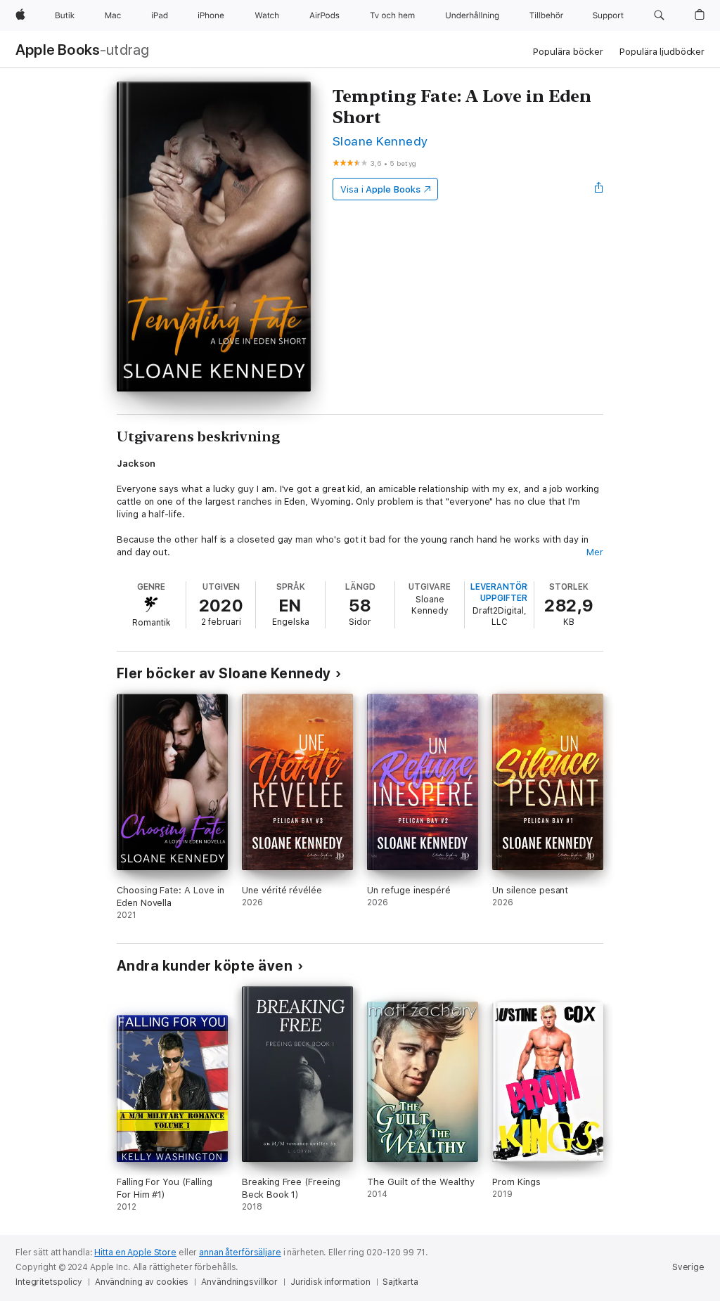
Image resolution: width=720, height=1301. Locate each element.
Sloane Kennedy (380, 141)
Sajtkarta (400, 1282)
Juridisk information (330, 1282)
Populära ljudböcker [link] (662, 51)
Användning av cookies (141, 1282)
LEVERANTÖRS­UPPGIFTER (503, 592)
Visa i (380, 189)
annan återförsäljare (240, 1252)
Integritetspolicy (48, 1282)
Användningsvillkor (239, 1282)
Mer (594, 552)
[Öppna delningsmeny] (599, 189)
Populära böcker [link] (568, 51)
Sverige (688, 1267)
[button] (659, 15)
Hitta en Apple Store (135, 1252)
